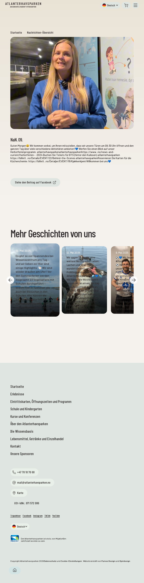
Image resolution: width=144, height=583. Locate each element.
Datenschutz (50, 561)
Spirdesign (125, 561)
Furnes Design (108, 561)
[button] (110, 5)
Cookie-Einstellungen (71, 561)
